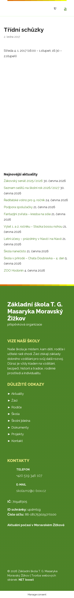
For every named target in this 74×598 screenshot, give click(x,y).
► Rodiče (14, 407)
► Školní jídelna (18, 421)
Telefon (23, 469)
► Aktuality (15, 394)
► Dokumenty (18, 427)
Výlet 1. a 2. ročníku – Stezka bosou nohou (33, 226)
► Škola (13, 414)
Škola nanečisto (15, 251)
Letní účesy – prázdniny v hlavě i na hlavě (33, 239)
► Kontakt (15, 441)
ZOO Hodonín (14, 270)
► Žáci (12, 400)
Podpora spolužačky (18, 207)
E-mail (21, 484)
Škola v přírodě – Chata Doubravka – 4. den (34, 258)
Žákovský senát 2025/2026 (23, 181)
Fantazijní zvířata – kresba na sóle (27, 214)
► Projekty (15, 434)
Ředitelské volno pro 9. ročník (24, 200)
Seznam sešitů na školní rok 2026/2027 (31, 188)
